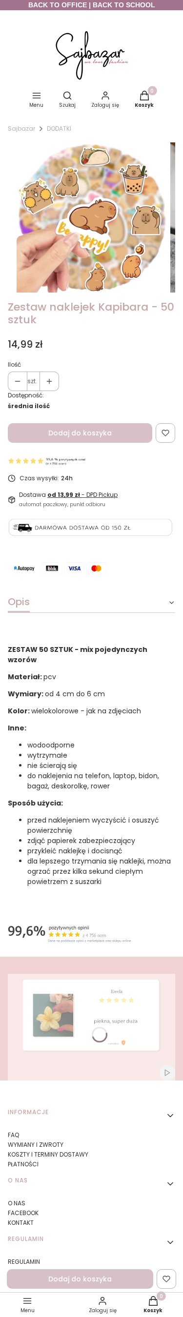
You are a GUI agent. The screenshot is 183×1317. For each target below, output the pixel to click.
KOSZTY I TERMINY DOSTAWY (48, 1154)
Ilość (14, 364)
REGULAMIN (24, 1262)
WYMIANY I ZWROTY (35, 1144)
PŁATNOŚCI (23, 1164)
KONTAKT (21, 1223)
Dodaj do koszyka (80, 433)
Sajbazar (21, 128)
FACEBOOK (23, 1213)
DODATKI (59, 128)
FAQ (13, 1135)
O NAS (16, 1203)
